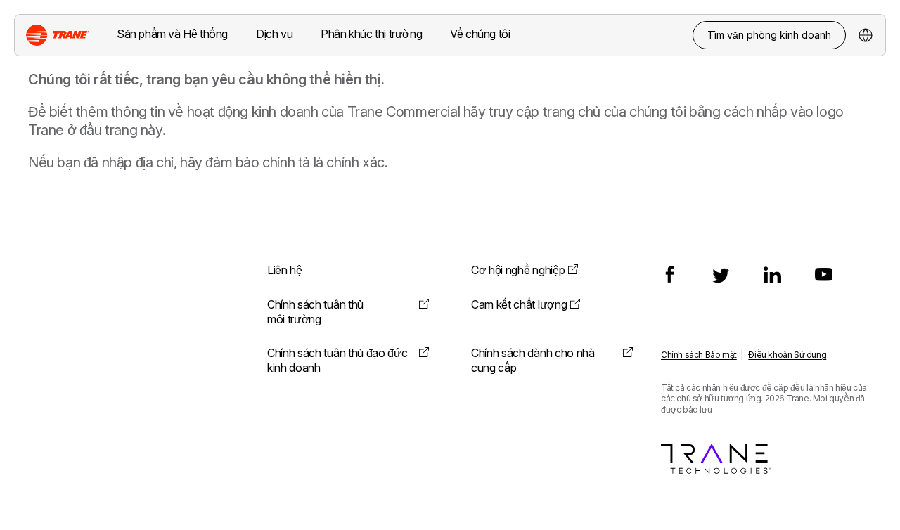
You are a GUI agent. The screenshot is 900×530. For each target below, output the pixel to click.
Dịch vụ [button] (274, 34)
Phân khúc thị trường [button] (371, 34)
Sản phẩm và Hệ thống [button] (172, 34)
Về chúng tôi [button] (480, 34)
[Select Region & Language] (865, 35)
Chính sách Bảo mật (699, 354)
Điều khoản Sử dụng (787, 354)
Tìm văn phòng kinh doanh (769, 35)
